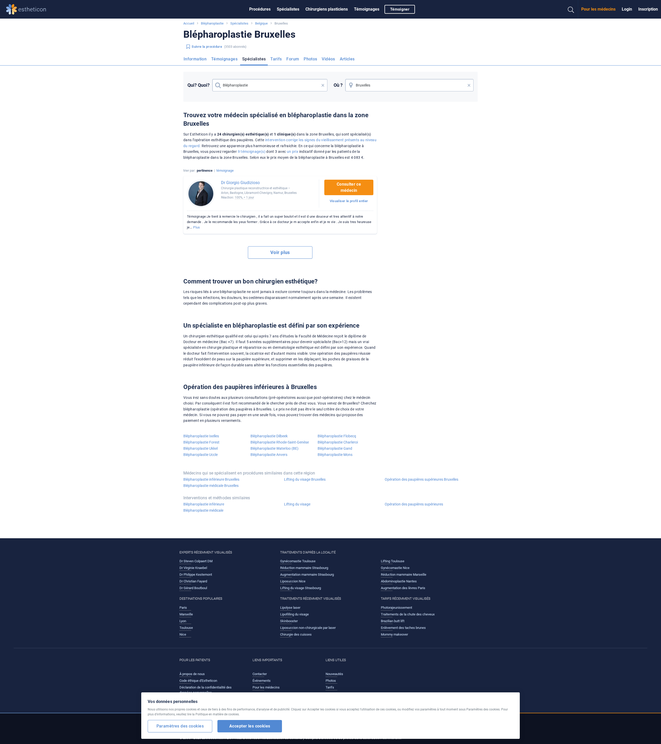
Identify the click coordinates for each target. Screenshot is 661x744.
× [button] (323, 85)
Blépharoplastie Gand (335, 448)
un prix (292, 151)
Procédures (260, 9)
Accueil (188, 23)
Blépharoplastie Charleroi (338, 442)
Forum (292, 59)
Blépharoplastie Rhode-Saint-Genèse (279, 442)
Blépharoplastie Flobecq (337, 436)
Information (195, 59)
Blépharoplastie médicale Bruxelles (211, 486)
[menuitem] (260, 9)
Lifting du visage (297, 504)
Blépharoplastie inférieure (203, 504)
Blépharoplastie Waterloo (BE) (274, 448)
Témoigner (399, 9)
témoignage (225, 170)
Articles (347, 59)
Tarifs (276, 59)
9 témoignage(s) (251, 151)
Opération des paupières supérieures (414, 504)
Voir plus (280, 252)
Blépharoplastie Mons (335, 455)
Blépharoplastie (212, 23)
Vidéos (328, 59)
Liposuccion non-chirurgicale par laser (308, 628)
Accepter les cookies (249, 726)
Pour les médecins (598, 9)
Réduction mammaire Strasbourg (304, 568)
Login (627, 9)
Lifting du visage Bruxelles (305, 479)
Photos (310, 59)
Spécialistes (288, 9)
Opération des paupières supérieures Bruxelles (421, 479)
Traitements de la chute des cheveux (408, 614)
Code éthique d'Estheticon (198, 681)
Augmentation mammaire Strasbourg (307, 574)
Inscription (648, 9)
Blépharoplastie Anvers (268, 455)
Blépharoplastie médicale (203, 510)
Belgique (261, 23)
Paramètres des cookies (180, 726)
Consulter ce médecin (349, 187)
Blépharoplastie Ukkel (200, 448)
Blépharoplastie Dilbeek (269, 436)
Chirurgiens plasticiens (326, 9)
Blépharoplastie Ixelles (201, 436)
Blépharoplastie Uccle (200, 455)
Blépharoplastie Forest (201, 442)
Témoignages (366, 9)
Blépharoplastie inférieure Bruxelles (211, 479)
